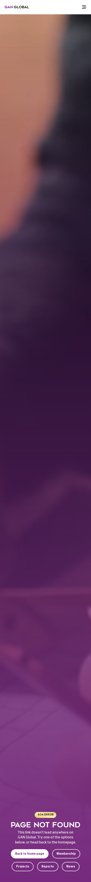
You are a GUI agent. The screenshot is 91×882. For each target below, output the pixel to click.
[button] (79, 7)
